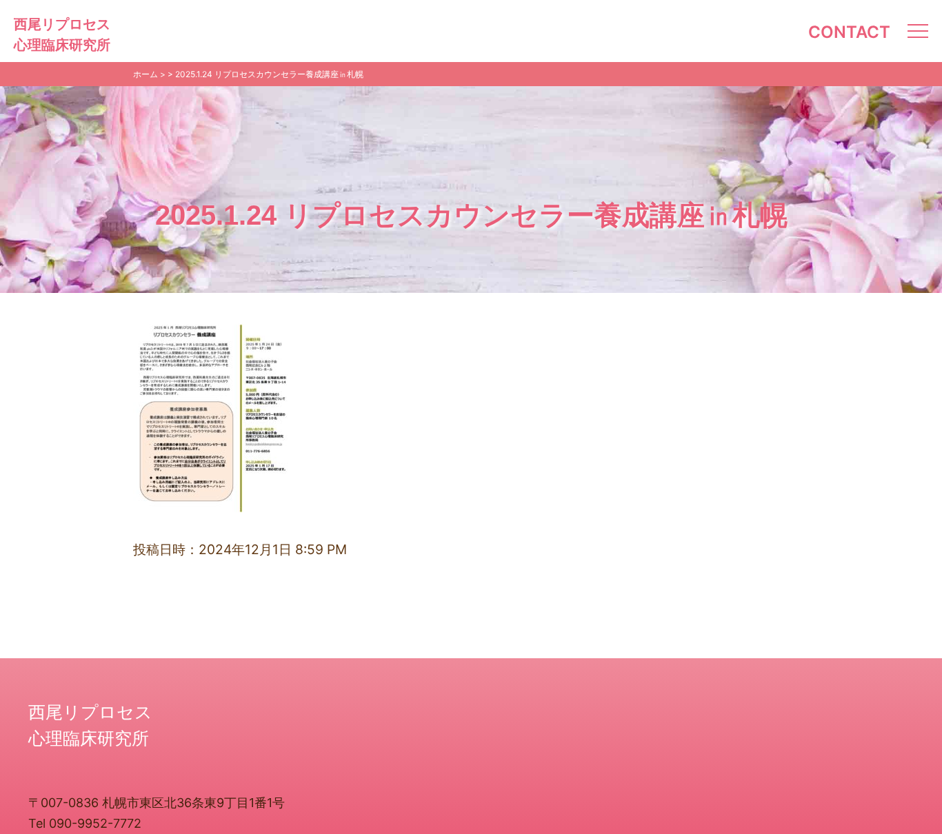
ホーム (145, 74)
